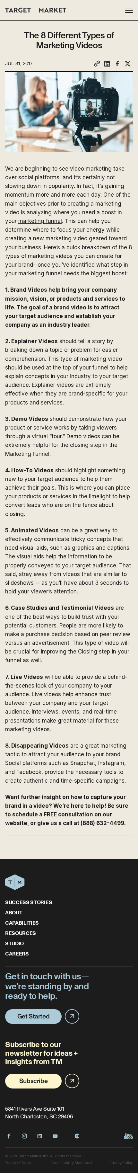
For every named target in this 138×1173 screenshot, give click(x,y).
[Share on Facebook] (117, 63)
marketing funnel (40, 221)
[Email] (97, 63)
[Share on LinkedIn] (107, 63)
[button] (129, 10)
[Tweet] (128, 63)
